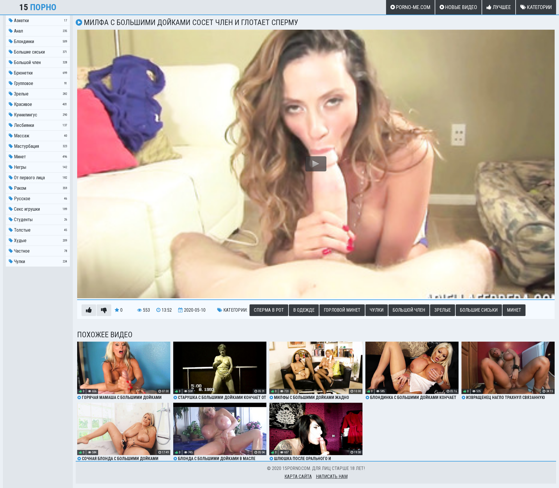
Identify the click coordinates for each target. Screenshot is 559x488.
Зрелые (442, 310)
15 (37, 7)
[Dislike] (104, 310)
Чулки (376, 310)
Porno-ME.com (412, 7)
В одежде (303, 310)
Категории (539, 7)
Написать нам (332, 476)
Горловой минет (342, 310)
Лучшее (501, 7)
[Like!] (89, 310)
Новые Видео (460, 7)
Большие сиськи (479, 310)
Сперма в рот (269, 310)
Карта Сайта (298, 476)
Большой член (409, 310)
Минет (514, 310)
